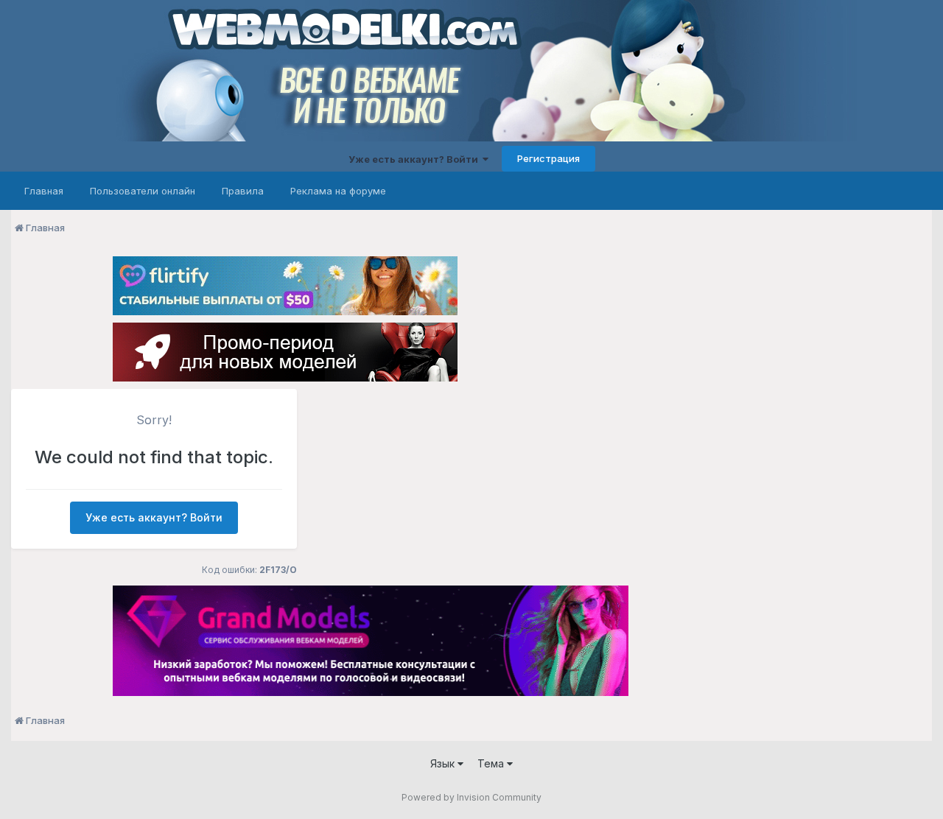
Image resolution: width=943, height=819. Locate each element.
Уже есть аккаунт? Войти (415, 159)
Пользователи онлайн (142, 191)
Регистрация (548, 158)
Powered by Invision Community (471, 797)
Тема (492, 763)
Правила (243, 191)
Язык (444, 763)
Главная (43, 191)
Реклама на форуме (338, 191)
